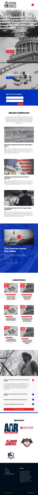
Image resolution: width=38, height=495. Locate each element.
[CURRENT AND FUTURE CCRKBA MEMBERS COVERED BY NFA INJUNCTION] (27, 288)
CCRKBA (27, 345)
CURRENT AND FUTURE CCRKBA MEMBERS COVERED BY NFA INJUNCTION (27, 297)
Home (6, 468)
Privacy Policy (7, 472)
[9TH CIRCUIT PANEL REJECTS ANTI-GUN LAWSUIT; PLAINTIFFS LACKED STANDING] (11, 288)
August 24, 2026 (6, 285)
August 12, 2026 (6, 307)
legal (14, 294)
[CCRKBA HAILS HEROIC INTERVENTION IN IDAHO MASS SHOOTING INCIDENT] (27, 332)
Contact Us (7, 470)
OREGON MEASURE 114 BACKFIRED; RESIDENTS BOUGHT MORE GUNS (11, 319)
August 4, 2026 (6, 328)
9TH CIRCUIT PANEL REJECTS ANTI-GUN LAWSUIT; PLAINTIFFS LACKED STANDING (10, 297)
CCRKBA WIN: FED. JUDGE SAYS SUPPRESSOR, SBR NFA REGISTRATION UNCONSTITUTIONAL (27, 320)
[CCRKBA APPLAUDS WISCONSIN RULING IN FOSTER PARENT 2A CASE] (11, 331)
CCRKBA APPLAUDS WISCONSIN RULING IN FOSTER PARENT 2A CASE (11, 340)
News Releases (9, 294)
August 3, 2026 (22, 329)
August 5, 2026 (22, 307)
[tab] (19, 380)
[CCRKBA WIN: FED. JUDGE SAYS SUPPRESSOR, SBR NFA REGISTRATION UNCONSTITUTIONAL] (27, 310)
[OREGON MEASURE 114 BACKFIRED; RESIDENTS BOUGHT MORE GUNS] (11, 310)
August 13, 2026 (22, 285)
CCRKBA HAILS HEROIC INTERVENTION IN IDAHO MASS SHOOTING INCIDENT (27, 342)
